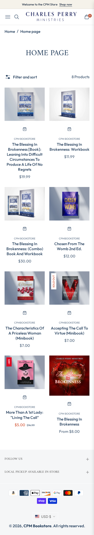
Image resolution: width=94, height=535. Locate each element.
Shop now (65, 4)
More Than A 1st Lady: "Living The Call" (24, 415)
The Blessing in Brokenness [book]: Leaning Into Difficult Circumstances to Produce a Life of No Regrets (25, 157)
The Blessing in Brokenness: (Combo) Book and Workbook (24, 248)
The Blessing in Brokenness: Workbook (69, 147)
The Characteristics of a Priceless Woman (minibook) (24, 333)
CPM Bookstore (24, 138)
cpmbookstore (69, 238)
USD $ (46, 516)
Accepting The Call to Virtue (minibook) (69, 330)
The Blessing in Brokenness (69, 421)
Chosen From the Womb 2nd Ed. (69, 246)
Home (10, 31)
